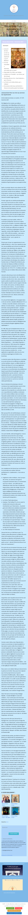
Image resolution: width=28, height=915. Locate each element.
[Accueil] (2, 32)
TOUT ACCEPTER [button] (10, 908)
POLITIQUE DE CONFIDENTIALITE (14, 913)
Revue (7, 821)
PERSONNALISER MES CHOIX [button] (14, 910)
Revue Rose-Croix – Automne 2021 (19, 32)
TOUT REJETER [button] (18, 908)
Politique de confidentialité (6, 855)
